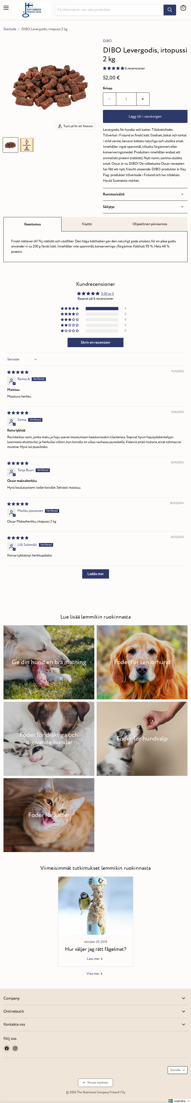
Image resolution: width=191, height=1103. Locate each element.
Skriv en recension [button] (95, 342)
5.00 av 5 (107, 294)
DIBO (107, 41)
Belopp (107, 88)
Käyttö (87, 224)
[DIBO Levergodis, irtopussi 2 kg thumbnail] (10, 145)
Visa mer (93, 973)
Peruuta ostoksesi (97, 1082)
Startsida (9, 29)
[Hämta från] (170, 10)
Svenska (175, 1070)
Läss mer (93, 959)
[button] (114, 68)
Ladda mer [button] (95, 574)
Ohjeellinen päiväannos (150, 224)
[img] (17, 372)
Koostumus (32, 224)
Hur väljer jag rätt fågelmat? (95, 949)
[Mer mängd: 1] (143, 98)
